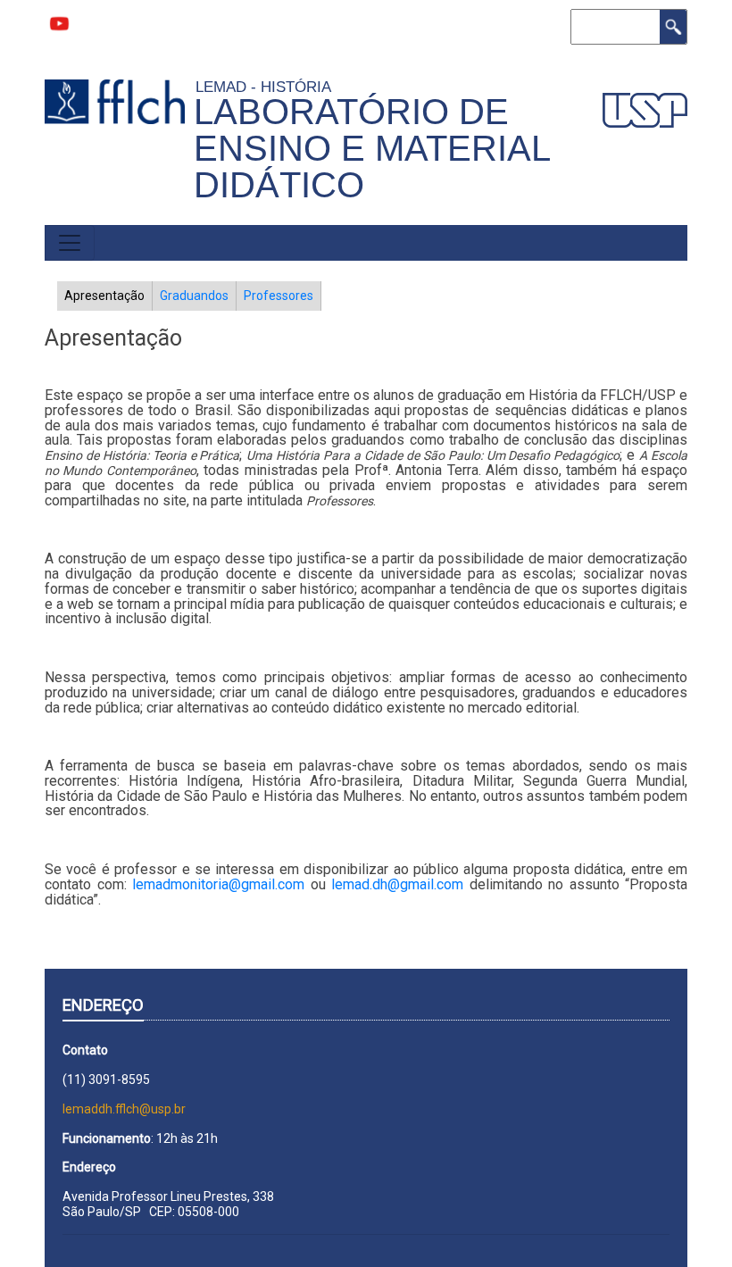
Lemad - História (267, 87)
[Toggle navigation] (70, 243)
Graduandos (194, 295)
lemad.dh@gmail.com (397, 884)
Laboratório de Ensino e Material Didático (372, 148)
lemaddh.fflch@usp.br (124, 1109)
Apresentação (104, 295)
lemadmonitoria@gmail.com (218, 884)
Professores (278, 295)
